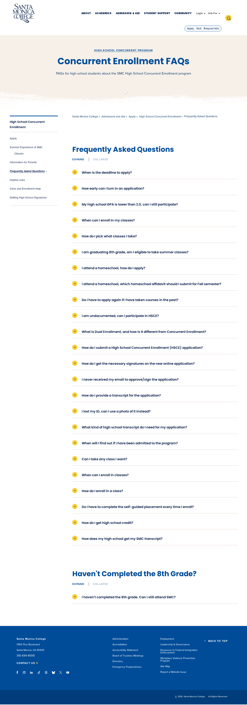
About (86, 13)
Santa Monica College (85, 116)
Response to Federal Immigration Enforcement (178, 651)
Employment (167, 638)
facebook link (18, 674)
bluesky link (53, 674)
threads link (46, 674)
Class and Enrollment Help (25, 188)
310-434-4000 (26, 656)
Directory (117, 661)
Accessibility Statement (125, 650)
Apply (190, 28)
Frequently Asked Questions (27, 171)
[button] (229, 17)
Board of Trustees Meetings (128, 655)
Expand (78, 159)
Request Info (211, 28)
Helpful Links (17, 180)
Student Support (157, 13)
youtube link (67, 674)
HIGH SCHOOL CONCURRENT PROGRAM (123, 50)
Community (183, 13)
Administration (120, 638)
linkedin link (31, 674)
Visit (198, 28)
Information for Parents (23, 162)
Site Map (165, 666)
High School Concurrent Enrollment (160, 116)
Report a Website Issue (173, 672)
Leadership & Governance (175, 644)
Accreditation (119, 644)
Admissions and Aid (113, 116)
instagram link (24, 674)
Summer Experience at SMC (26, 147)
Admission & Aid (128, 13)
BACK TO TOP (218, 641)
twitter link (60, 674)
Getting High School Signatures (28, 197)
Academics (103, 13)
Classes (19, 153)
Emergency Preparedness (127, 666)
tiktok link (38, 674)
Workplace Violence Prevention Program (177, 659)
